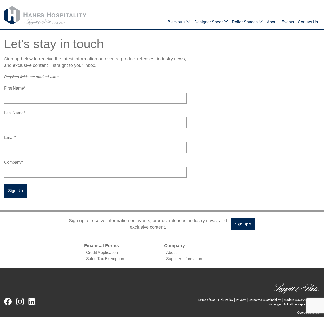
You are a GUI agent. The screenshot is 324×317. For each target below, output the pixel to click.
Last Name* (14, 113)
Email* (10, 137)
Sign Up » (243, 224)
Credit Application (102, 252)
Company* (13, 162)
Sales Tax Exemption (105, 259)
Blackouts (176, 22)
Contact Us (308, 22)
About (272, 22)
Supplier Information (184, 259)
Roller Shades (245, 22)
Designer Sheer (208, 22)
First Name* (14, 88)
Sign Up (15, 191)
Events (287, 22)
